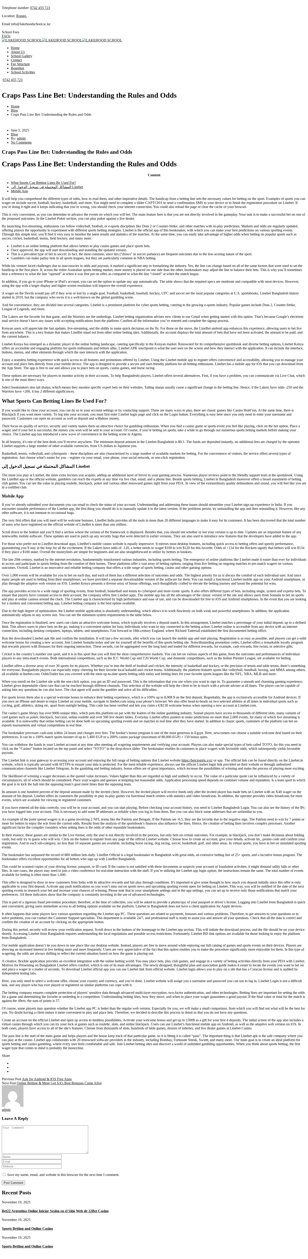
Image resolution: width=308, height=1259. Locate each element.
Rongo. (21, 16)
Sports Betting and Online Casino (27, 1228)
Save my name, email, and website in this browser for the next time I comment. (63, 1175)
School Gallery (21, 56)
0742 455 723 (40, 8)
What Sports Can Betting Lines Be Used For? (43, 183)
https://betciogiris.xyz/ (197, 760)
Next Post (9, 1083)
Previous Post (11, 1079)
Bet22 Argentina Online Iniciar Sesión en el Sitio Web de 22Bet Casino (55, 1211)
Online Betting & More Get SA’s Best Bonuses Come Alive (59, 1083)
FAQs (6, 36)
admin (21, 138)
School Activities (23, 72)
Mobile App (19, 191)
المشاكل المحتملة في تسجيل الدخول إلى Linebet (47, 187)
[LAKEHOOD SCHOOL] (22, 40)
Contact (16, 60)
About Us (18, 52)
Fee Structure (20, 64)
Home (15, 48)
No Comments (21, 142)
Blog (14, 110)
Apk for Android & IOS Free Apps (47, 1079)
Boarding (17, 68)
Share (6, 1056)
